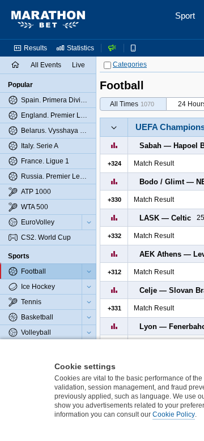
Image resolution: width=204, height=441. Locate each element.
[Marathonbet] (48, 20)
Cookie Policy (173, 414)
